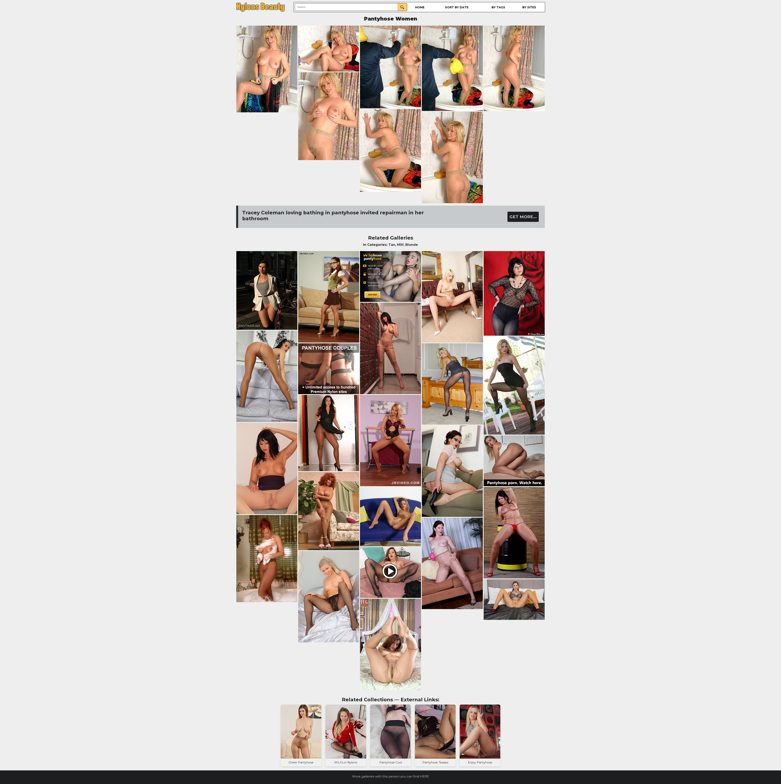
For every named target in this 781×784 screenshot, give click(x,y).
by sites (529, 7)
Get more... (523, 216)
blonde (411, 245)
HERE (424, 776)
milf (400, 245)
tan (391, 245)
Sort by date (456, 7)
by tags (498, 7)
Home (419, 7)
